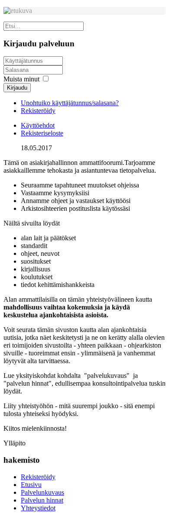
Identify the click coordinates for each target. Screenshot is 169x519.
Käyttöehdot (38, 125)
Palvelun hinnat (42, 500)
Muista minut (21, 79)
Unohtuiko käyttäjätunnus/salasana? (70, 102)
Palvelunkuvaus (42, 492)
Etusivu (31, 484)
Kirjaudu (17, 87)
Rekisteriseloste (42, 133)
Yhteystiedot (38, 508)
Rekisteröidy (38, 110)
